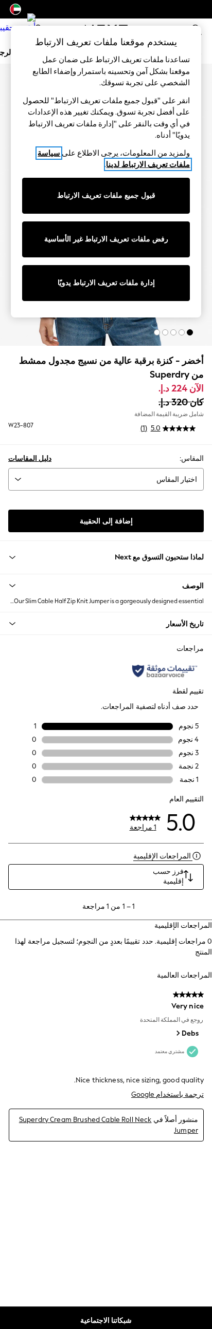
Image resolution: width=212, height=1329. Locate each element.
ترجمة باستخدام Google (167, 1094)
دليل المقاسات (29, 458)
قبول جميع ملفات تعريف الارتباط (106, 195)
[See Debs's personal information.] (177, 1033)
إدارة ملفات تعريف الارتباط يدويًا (106, 282)
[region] (106, 171)
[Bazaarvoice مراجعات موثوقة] (165, 671)
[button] (190, 332)
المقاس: (192, 458)
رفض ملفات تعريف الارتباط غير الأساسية (106, 239)
